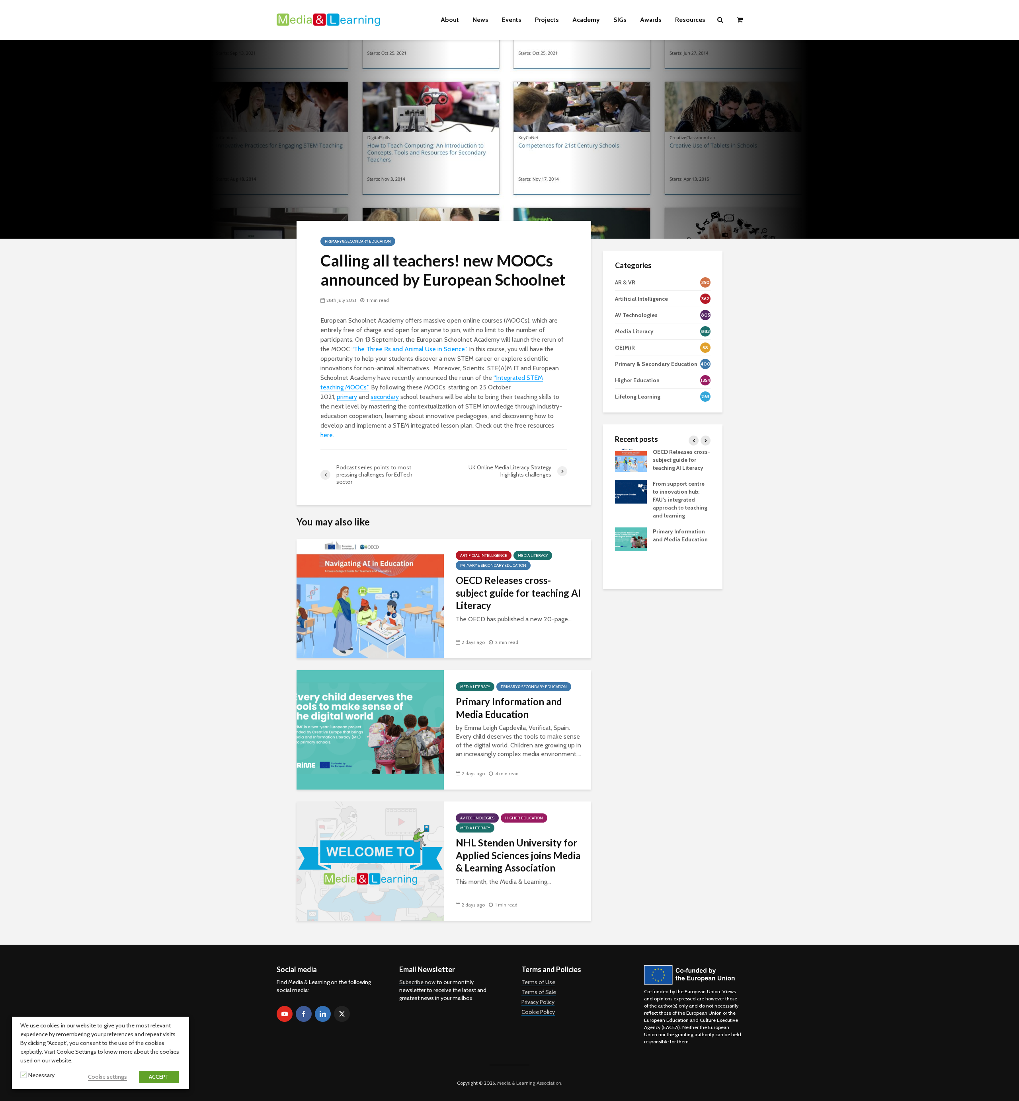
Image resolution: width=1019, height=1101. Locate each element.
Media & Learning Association (529, 1083)
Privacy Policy (537, 1002)
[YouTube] (285, 1014)
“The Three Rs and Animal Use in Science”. (409, 349)
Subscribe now (417, 982)
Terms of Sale (538, 992)
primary (347, 397)
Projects (547, 19)
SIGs (620, 19)
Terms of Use (538, 982)
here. (327, 435)
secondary (385, 397)
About (450, 19)
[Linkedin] (323, 1014)
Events (511, 19)
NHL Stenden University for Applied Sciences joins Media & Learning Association (518, 855)
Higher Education (524, 818)
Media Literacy (533, 555)
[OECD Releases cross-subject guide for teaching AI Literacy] (370, 598)
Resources (690, 19)
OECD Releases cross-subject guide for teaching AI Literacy (518, 592)
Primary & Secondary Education (358, 241)
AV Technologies (477, 818)
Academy (586, 19)
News (480, 19)
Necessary (41, 1075)
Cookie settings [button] (107, 1076)
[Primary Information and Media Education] (370, 729)
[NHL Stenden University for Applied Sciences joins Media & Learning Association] (370, 860)
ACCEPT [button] (159, 1076)
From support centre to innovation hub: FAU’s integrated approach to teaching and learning (680, 499)
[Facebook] (304, 1014)
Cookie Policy (538, 1011)
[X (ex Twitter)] (342, 1014)
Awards (651, 19)
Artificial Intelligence (483, 555)
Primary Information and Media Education (509, 708)
